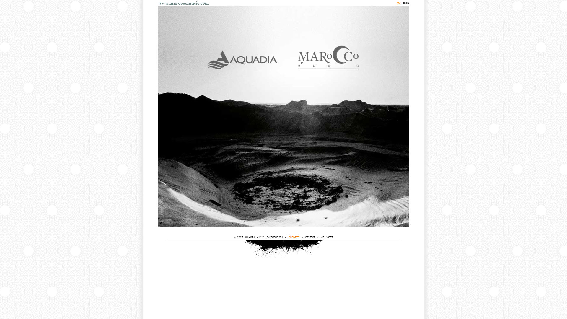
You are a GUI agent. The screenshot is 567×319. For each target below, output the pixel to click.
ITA (399, 3)
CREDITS (294, 237)
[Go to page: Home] (184, 3)
